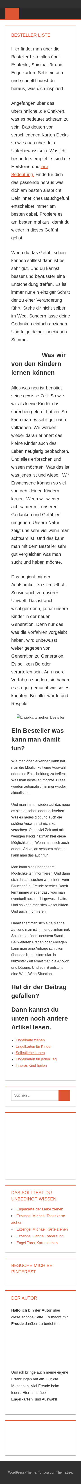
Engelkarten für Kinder (34, 1046)
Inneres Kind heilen (31, 1065)
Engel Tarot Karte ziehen (37, 1243)
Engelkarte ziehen (30, 1040)
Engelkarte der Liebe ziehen (39, 1209)
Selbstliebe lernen (30, 1053)
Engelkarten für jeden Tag (36, 1059)
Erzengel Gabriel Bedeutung (39, 1236)
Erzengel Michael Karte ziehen (42, 1229)
